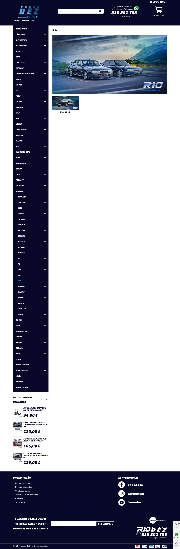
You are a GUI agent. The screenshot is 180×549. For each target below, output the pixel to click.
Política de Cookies (23, 483)
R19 (19, 275)
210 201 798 (124, 12)
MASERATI (20, 135)
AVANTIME (22, 197)
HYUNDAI (19, 107)
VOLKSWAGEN (22, 370)
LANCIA (19, 124)
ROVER (19, 320)
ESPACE (21, 213)
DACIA (18, 79)
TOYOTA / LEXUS (22, 365)
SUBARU (19, 348)
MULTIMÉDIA (21, 40)
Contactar (19, 498)
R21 (19, 281)
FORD (18, 96)
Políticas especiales (23, 487)
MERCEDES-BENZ (23, 152)
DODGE (19, 85)
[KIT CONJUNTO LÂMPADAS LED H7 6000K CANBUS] (17, 412)
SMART (19, 342)
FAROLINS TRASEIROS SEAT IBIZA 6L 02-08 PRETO (35, 440)
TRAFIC (21, 297)
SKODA (19, 337)
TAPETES (19, 381)
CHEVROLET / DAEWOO (25, 73)
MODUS (21, 253)
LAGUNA (21, 236)
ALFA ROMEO (21, 45)
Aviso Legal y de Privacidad (26, 495)
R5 (19, 258)
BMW (18, 57)
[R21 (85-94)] (65, 103)
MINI (18, 157)
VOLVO (19, 376)
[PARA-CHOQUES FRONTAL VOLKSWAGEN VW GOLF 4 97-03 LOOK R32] (17, 426)
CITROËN (20, 68)
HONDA (19, 101)
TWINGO (21, 303)
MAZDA (19, 141)
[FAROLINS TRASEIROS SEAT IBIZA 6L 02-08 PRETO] (17, 443)
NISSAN (19, 169)
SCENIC (21, 292)
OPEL (18, 174)
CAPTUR (21, 202)
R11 (19, 269)
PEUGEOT (20, 180)
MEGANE (21, 247)
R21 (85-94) (65, 112)
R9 (19, 264)
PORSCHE (20, 185)
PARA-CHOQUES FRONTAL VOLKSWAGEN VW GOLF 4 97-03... (35, 424)
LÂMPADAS (20, 34)
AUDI (18, 51)
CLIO (20, 208)
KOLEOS (21, 230)
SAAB (18, 325)
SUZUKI (19, 353)
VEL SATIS (22, 309)
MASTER (21, 241)
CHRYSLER (20, 62)
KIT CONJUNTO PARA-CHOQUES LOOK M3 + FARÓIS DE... (35, 455)
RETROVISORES (22, 387)
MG (17, 146)
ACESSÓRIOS (21, 29)
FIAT (17, 90)
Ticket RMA (20, 502)
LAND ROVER (21, 129)
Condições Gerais (22, 491)
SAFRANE (21, 286)
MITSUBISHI (21, 163)
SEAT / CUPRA (21, 331)
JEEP (18, 113)
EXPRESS (22, 219)
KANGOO (22, 225)
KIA (17, 118)
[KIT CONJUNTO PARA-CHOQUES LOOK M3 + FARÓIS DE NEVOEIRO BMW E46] (17, 457)
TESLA (18, 359)
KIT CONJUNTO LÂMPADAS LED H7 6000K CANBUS (34, 409)
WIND (20, 314)
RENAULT (19, 191)
